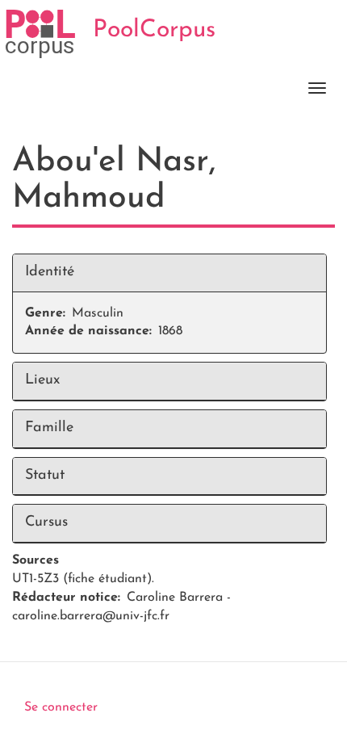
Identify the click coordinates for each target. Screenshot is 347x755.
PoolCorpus (154, 30)
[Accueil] (40, 34)
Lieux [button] (42, 380)
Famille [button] (49, 428)
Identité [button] (49, 272)
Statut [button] (45, 475)
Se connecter (61, 707)
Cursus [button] (46, 522)
